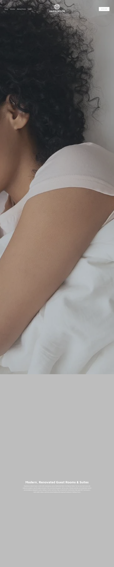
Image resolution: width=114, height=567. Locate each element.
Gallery (29, 9)
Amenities (12, 9)
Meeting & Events (21, 9)
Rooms (6, 9)
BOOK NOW (104, 9)
